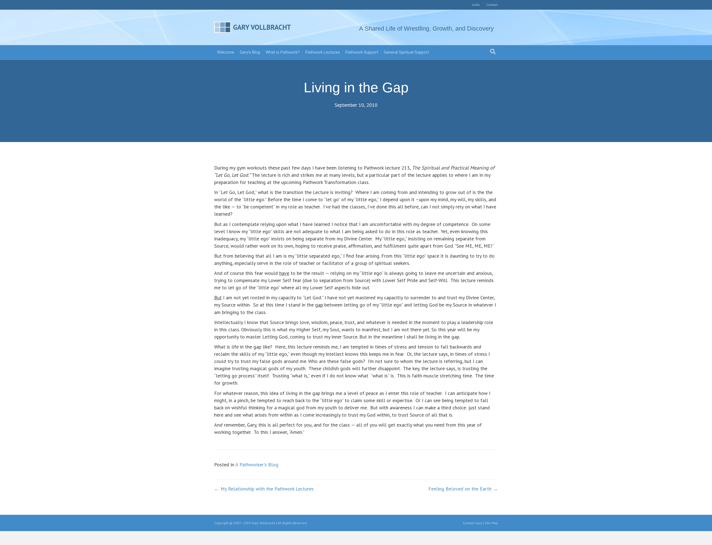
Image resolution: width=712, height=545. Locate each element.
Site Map (491, 523)
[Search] (493, 52)
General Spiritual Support (406, 52)
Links (476, 5)
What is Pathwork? (283, 52)
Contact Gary (472, 523)
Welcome (225, 52)
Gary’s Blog (250, 52)
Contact (492, 5)
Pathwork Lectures (322, 52)
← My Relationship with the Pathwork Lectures (264, 489)
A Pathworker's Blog (256, 464)
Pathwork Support (361, 52)
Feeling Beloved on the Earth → (463, 489)
